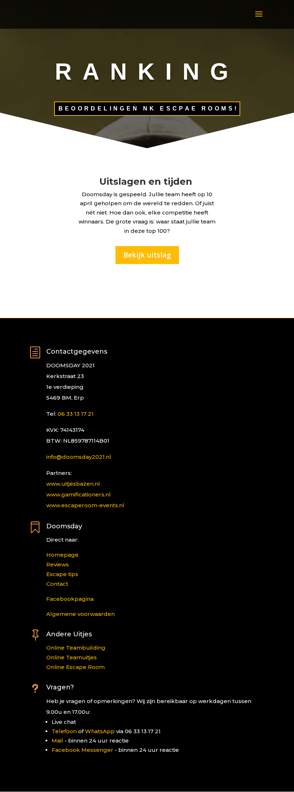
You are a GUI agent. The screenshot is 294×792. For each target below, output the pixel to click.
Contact (57, 583)
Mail (57, 740)
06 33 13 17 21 (76, 413)
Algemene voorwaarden (80, 613)
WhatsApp (100, 731)
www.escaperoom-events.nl (85, 505)
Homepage (62, 554)
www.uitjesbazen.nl (73, 483)
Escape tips (62, 574)
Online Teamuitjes (71, 657)
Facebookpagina (70, 598)
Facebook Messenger (82, 749)
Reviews (57, 564)
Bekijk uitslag (147, 255)
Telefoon (64, 731)
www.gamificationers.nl (78, 494)
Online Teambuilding (75, 647)
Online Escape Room (75, 667)
